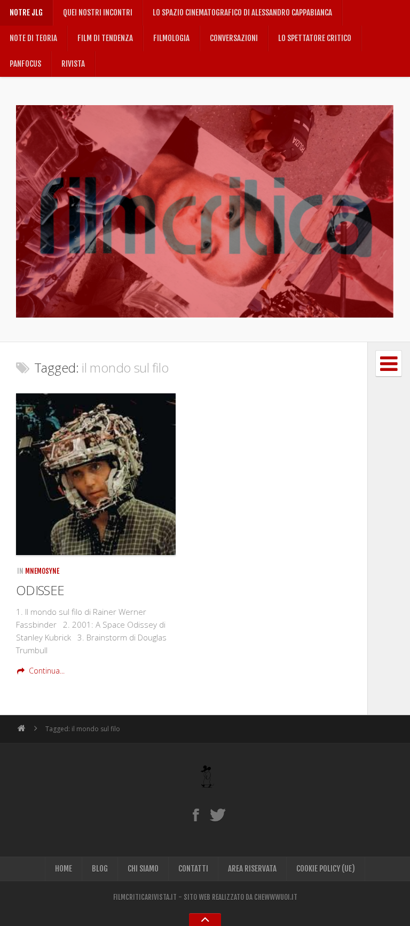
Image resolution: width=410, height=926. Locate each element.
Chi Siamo (143, 869)
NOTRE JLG (26, 12)
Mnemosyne (42, 571)
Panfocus (25, 64)
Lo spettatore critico (314, 38)
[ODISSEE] (96, 474)
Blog (100, 869)
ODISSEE (40, 590)
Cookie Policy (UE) (325, 869)
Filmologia (171, 38)
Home (63, 869)
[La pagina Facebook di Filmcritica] (195, 814)
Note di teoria (33, 38)
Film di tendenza (105, 38)
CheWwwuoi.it (275, 897)
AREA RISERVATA (252, 869)
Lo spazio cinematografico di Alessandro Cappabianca (242, 12)
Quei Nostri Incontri (97, 12)
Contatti (193, 869)
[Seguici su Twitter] (217, 814)
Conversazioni (234, 38)
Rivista (73, 64)
